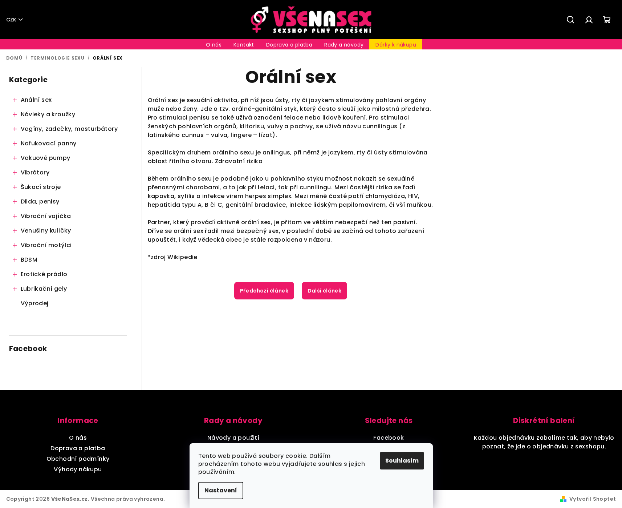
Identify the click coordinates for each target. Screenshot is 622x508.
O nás (78, 438)
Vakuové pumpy (45, 158)
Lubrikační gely (44, 289)
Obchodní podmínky (78, 459)
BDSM (29, 259)
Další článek (325, 290)
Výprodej (35, 303)
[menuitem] (213, 44)
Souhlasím (402, 460)
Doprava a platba (77, 448)
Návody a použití (233, 438)
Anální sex (36, 100)
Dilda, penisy (40, 201)
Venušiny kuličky (46, 230)
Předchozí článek (264, 290)
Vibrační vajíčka (46, 216)
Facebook (388, 438)
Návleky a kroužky (48, 114)
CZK (11, 19)
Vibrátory (35, 172)
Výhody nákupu (78, 469)
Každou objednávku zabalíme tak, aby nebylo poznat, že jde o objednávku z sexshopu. (544, 442)
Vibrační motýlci (46, 245)
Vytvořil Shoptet (592, 499)
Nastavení (220, 490)
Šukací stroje (41, 187)
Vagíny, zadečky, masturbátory (69, 129)
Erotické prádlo (44, 274)
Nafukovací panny (49, 143)
